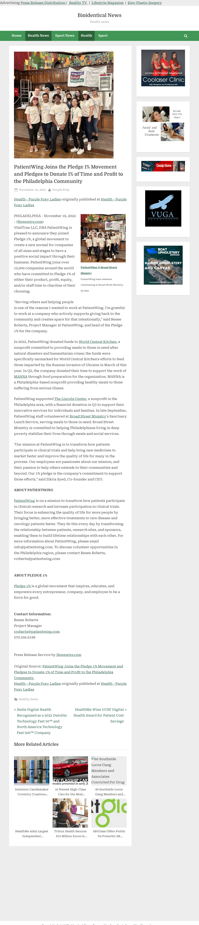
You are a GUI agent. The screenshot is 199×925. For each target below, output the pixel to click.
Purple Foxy (61, 190)
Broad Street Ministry (88, 416)
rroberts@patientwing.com (37, 632)
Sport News (64, 35)
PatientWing (24, 501)
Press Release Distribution (43, 3)
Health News (38, 35)
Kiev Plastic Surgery (145, 3)
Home (17, 35)
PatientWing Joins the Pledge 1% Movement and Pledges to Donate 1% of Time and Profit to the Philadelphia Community (68, 672)
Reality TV (77, 3)
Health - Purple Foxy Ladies (37, 199)
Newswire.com (29, 222)
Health (86, 35)
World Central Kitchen (97, 342)
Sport (103, 35)
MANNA (20, 377)
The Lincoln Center (70, 399)
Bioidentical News (99, 15)
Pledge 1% (22, 586)
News (34, 699)
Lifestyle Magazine (108, 3)
